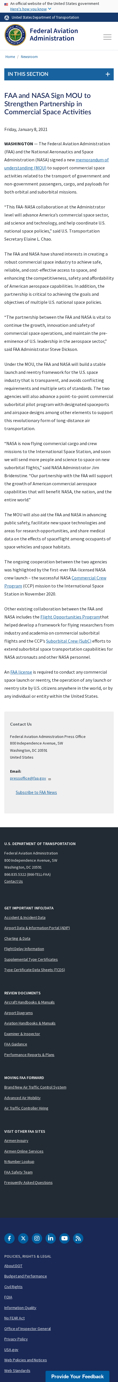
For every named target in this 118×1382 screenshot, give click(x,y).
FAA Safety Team (18, 1172)
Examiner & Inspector (22, 1033)
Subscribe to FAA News (36, 792)
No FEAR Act (14, 1318)
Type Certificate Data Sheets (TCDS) (34, 969)
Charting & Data (17, 938)
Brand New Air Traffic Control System (35, 1087)
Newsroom (29, 56)
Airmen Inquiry (16, 1140)
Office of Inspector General (27, 1328)
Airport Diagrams (18, 1012)
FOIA (8, 1297)
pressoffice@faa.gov (28, 778)
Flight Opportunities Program (70, 617)
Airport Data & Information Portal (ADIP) (37, 927)
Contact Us (13, 881)
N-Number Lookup (19, 1161)
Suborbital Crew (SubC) (68, 641)
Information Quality (20, 1307)
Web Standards (17, 1370)
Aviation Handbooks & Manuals (30, 1023)
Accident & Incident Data (25, 917)
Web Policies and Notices (25, 1359)
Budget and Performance (25, 1276)
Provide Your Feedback (77, 1376)
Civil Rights (13, 1286)
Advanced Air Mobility (22, 1097)
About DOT (13, 1265)
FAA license (21, 672)
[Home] (41, 37)
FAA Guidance (15, 1044)
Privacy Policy (16, 1339)
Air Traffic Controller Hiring (26, 1108)
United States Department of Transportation (45, 17)
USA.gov (11, 1349)
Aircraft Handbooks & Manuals (29, 1002)
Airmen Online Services (24, 1151)
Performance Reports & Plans (29, 1054)
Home (10, 56)
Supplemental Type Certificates (31, 959)
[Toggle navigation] (107, 37)
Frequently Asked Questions (28, 1182)
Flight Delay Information (24, 948)
